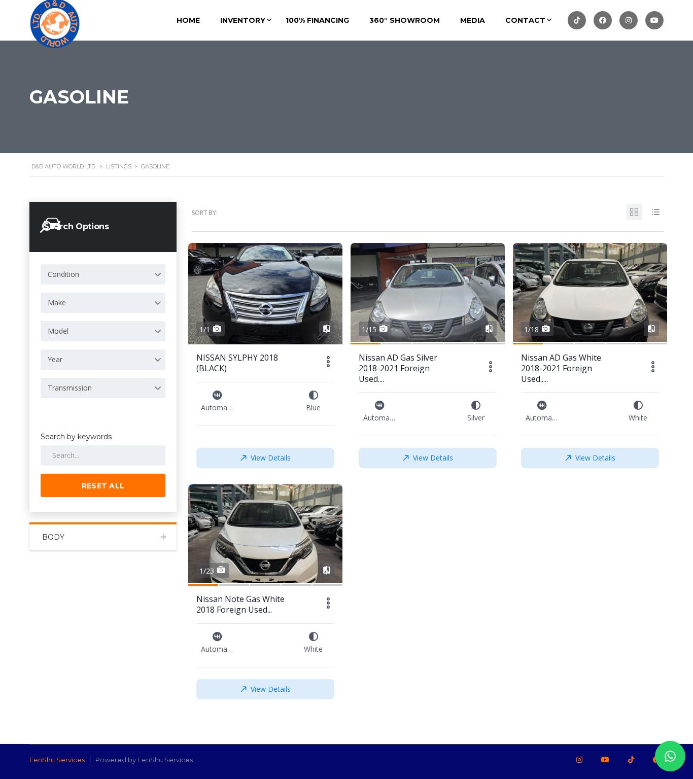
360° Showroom (404, 20)
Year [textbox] (55, 359)
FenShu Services (57, 760)
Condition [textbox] (63, 274)
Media (472, 20)
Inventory (242, 20)
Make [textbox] (57, 302)
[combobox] (103, 274)
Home (188, 20)
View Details (271, 458)
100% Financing (317, 20)
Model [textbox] (58, 331)
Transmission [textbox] (70, 388)
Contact (525, 20)
